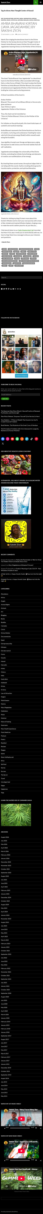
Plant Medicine (5, 732)
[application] (21, 1118)
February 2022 (5, 968)
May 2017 (4, 1050)
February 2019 (5, 1021)
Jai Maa (36, 256)
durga (12, 253)
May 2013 (4, 1096)
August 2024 (5, 904)
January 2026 (5, 858)
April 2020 (4, 1011)
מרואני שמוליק (5, 574)
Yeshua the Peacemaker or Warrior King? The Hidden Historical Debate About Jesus (21, 560)
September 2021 (6, 979)
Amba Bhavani (13, 249)
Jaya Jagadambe (7, 258)
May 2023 (4, 933)
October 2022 (5, 950)
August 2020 (5, 997)
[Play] (4, 1128)
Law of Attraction (6, 693)
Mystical (14, 20)
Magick (3, 697)
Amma (37, 249)
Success (3, 771)
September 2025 (6, 872)
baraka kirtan (7, 251)
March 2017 (5, 1053)
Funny (3, 654)
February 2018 (5, 1029)
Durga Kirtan (32, 253)
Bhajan (16, 251)
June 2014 (4, 1085)
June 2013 (4, 1092)
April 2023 (4, 936)
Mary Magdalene (6, 707)
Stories (3, 768)
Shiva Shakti (19, 265)
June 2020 (4, 1004)
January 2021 (5, 986)
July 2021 (4, 982)
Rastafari (4, 743)
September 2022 (6, 954)
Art (2, 18)
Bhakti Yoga (32, 251)
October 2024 (5, 901)
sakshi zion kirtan (28, 263)
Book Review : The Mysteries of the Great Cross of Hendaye (19, 425)
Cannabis (4, 626)
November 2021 (6, 972)
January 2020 (5, 1018)
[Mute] (36, 1128)
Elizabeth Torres (6, 579)
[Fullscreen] (39, 1128)
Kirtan (34, 18)
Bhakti (24, 251)
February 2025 (5, 890)
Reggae (3, 750)
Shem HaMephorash (7, 757)
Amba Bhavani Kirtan (26, 249)
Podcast (3, 736)
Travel (3, 778)
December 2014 (6, 1068)
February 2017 (5, 1057)
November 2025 (6, 865)
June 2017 (4, 1046)
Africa (3, 597)
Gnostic (3, 658)
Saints (3, 753)
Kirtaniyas (25, 258)
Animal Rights (5, 604)
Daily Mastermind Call (26, 230)
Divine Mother (8, 18)
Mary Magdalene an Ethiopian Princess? (21, 565)
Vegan (3, 785)
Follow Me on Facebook (10, 318)
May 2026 (4, 844)
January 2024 (5, 915)
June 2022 (4, 961)
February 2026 (5, 855)
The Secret (4, 775)
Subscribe (5, 398)
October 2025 (5, 869)
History (16, 18)
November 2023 (6, 919)
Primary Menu (40, 2)
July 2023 (4, 926)
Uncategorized (5, 782)
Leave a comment (22, 34)
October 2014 (5, 1071)
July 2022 (4, 958)
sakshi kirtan (7, 263)
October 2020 (5, 990)
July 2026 (4, 841)
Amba (4, 249)
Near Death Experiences (8, 729)
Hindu (3, 668)
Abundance (4, 594)
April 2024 (4, 911)
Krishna (3, 690)
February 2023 (5, 943)
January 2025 (5, 894)
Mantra (3, 20)
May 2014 (4, 1089)
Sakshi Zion (5, 2)
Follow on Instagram (21, 375)
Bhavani (5, 253)
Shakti (5, 265)
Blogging (3, 615)
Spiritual (37, 20)
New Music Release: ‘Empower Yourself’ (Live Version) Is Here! (20, 416)
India (21, 18)
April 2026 (4, 848)
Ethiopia (3, 647)
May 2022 (4, 965)
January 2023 (5, 947)
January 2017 (5, 1060)
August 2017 (5, 1039)
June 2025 (4, 883)
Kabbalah (4, 682)
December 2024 (6, 897)
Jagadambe (17, 256)
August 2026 (5, 837)
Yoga (2, 792)
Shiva (31, 20)
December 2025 (6, 862)
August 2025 (5, 876)
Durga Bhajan (21, 253)
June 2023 (4, 929)
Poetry (3, 739)
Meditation (4, 711)
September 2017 (6, 1036)
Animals (3, 608)
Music (9, 20)
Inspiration (27, 18)
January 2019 (5, 1025)
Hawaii (3, 661)
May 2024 (4, 908)
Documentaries (6, 636)
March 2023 (5, 940)
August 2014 (5, 1078)
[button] (8, 341)
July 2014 (4, 1082)
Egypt (2, 640)
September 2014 (6, 1075)
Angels (3, 601)
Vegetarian (4, 789)
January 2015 (5, 1064)
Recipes (3, 746)
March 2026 (5, 851)
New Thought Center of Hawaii (29, 261)
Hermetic (4, 665)
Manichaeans (5, 700)
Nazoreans (4, 725)
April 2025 (4, 887)
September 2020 (6, 993)
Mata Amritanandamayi (10, 261)
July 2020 (4, 1000)
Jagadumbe (27, 256)
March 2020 (5, 1014)
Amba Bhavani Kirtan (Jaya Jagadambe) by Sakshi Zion (19, 27)
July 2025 (4, 880)
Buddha (3, 622)
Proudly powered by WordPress (9, 1211)
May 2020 (4, 1007)
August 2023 (5, 922)
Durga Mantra (7, 256)
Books (3, 619)
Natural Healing (23, 20)
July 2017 (4, 1043)
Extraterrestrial (6, 651)
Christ (3, 629)
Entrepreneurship (6, 643)
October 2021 (5, 975)
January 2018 (5, 1032)
